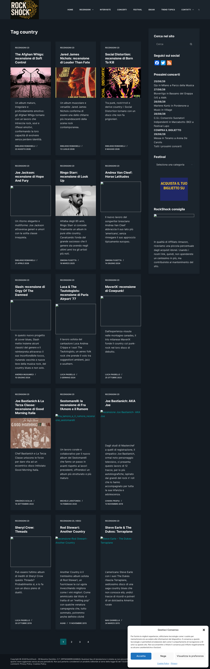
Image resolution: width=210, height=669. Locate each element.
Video (78, 521)
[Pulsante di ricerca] (191, 44)
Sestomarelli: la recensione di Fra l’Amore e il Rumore (74, 405)
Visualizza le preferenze (190, 656)
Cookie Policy (163, 663)
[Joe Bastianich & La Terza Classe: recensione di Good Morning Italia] (30, 433)
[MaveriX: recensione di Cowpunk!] (121, 311)
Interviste (105, 9)
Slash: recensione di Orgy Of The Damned (30, 291)
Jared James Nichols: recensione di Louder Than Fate (75, 58)
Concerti (122, 9)
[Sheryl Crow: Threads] (30, 552)
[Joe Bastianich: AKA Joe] (121, 425)
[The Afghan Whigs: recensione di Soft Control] (30, 82)
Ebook (152, 9)
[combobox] (171, 44)
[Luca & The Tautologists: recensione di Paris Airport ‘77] (75, 319)
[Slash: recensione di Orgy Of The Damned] (30, 315)
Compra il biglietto (167, 130)
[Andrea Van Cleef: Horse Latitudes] (121, 197)
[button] (203, 629)
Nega (163, 656)
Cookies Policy (39, 664)
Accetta (141, 656)
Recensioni (85, 9)
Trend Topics (168, 9)
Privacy (174, 663)
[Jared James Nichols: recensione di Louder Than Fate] (75, 82)
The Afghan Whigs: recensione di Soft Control (29, 58)
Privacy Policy (26, 664)
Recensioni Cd (22, 47)
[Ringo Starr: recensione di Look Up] (75, 201)
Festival (137, 9)
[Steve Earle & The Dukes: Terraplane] (121, 552)
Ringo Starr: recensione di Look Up (74, 176)
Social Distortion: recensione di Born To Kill (119, 58)
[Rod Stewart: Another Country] (75, 552)
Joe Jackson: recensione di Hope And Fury (29, 176)
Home (70, 9)
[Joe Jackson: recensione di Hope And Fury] (30, 201)
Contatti (186, 9)
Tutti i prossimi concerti (168, 146)
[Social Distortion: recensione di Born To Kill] (121, 82)
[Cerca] (199, 9)
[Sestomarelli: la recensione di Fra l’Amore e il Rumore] (75, 429)
